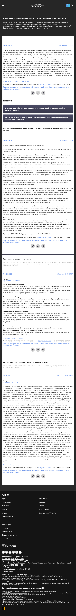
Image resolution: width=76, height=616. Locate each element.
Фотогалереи (44, 509)
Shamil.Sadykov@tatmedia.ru (13, 559)
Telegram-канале (44, 84)
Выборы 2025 (7, 531)
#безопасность (8, 81)
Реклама (5, 528)
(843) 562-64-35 (23, 569)
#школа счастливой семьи (19, 465)
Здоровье (42, 502)
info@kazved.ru (8, 567)
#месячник (25, 81)
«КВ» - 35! (5, 538)
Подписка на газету (9, 535)
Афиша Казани (7, 517)
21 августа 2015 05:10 (65, 45)
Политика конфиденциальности (12, 596)
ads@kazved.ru (7, 571)
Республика (43, 499)
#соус (21, 338)
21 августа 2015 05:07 (65, 274)
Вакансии (5, 513)
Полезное (7, 45)
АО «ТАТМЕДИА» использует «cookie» (14, 593)
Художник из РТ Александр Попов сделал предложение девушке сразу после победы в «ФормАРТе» (36, 118)
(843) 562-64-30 (16, 565)
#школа (6, 465)
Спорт (41, 506)
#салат (14, 338)
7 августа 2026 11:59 (65, 140)
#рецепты (6, 338)
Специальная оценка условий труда (14, 598)
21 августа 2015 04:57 (65, 376)
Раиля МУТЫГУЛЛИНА (12, 281)
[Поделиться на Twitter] (33, 93)
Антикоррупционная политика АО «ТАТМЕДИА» (18, 599)
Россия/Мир (6, 502)
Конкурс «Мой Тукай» (47, 513)
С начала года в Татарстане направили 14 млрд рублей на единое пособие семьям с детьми (35, 109)
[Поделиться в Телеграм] (43, 93)
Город (4, 499)
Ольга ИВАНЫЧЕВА (10, 383)
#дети (17, 81)
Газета (4, 509)
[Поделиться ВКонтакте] (38, 93)
